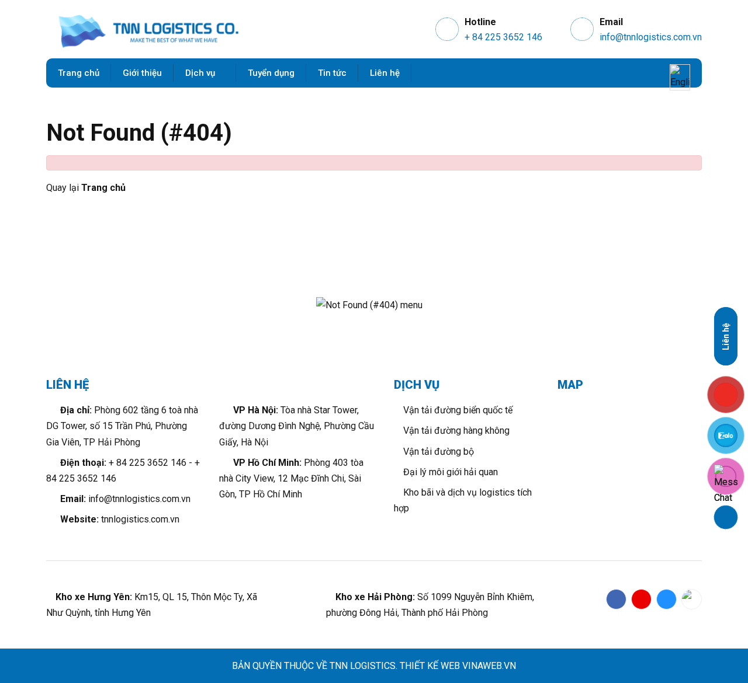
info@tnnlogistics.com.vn (651, 37)
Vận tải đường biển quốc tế (456, 410)
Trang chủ (78, 73)
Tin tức (332, 73)
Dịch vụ (201, 73)
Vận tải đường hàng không (455, 430)
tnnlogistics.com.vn (140, 519)
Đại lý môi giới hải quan (449, 472)
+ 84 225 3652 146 (503, 37)
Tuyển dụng (271, 73)
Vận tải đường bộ (437, 451)
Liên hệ (385, 73)
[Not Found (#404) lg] (148, 32)
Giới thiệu (142, 73)
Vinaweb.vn (489, 665)
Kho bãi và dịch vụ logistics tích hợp (463, 500)
